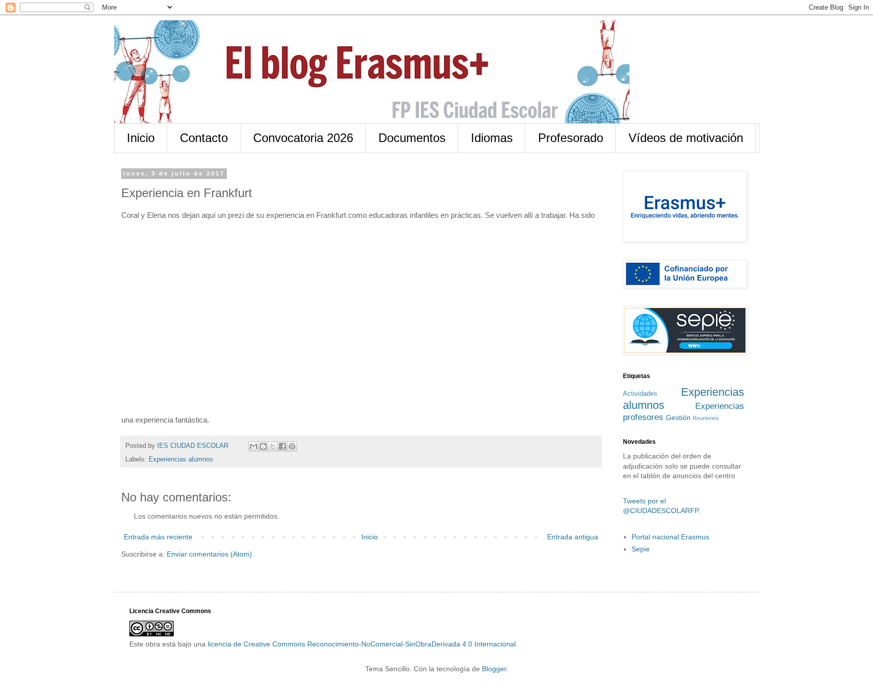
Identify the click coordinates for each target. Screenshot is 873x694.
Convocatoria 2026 (303, 138)
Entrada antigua (572, 537)
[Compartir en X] (273, 446)
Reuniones (706, 418)
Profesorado (570, 138)
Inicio (141, 138)
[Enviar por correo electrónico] (254, 446)
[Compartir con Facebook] (282, 446)
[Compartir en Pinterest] (292, 446)
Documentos (412, 138)
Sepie (641, 549)
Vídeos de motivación (685, 138)
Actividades (640, 393)
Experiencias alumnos (181, 459)
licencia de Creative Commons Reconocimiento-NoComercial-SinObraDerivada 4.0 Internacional (362, 644)
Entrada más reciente (158, 537)
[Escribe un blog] (263, 446)
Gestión (678, 417)
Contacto (204, 138)
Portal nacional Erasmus (670, 537)
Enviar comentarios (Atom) (209, 554)
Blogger (494, 669)
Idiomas (492, 138)
